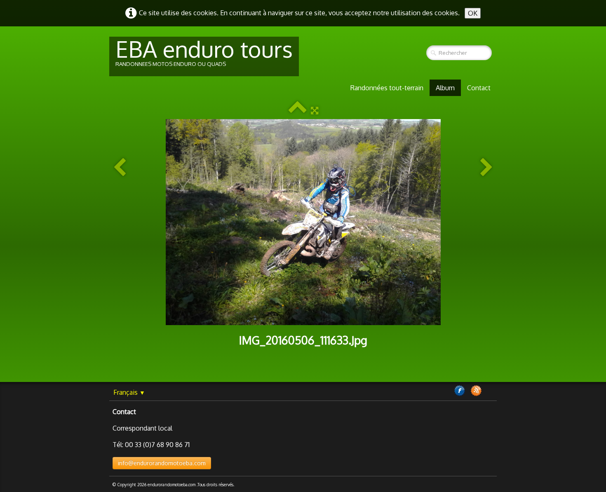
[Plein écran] (314, 110)
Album (445, 88)
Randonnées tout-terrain (386, 88)
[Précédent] (120, 168)
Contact (479, 88)
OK (472, 13)
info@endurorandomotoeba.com (162, 462)
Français (129, 392)
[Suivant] (486, 168)
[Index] (298, 110)
